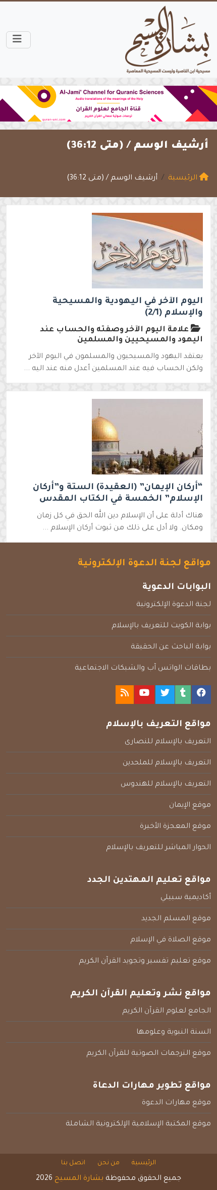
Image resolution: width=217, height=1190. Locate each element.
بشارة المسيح (79, 1179)
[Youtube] (144, 694)
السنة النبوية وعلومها (173, 1033)
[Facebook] (201, 694)
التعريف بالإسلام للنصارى (168, 742)
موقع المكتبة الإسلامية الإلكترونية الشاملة (138, 1124)
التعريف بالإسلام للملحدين (167, 763)
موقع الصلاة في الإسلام (170, 940)
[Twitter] (165, 694)
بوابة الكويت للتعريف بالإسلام (161, 626)
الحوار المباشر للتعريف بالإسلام (158, 848)
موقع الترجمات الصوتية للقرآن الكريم (148, 1054)
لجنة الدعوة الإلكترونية (173, 605)
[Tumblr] (183, 694)
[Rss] (125, 694)
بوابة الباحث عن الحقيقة (171, 647)
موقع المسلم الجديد (176, 919)
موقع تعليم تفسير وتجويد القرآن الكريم (145, 962)
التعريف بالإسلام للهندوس (166, 785)
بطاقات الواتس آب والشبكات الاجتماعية (143, 669)
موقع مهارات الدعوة (176, 1103)
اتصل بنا (73, 1163)
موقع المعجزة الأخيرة (175, 827)
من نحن (108, 1163)
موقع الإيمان (190, 806)
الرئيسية (144, 1163)
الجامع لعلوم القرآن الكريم (166, 1011)
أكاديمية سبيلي (185, 898)
